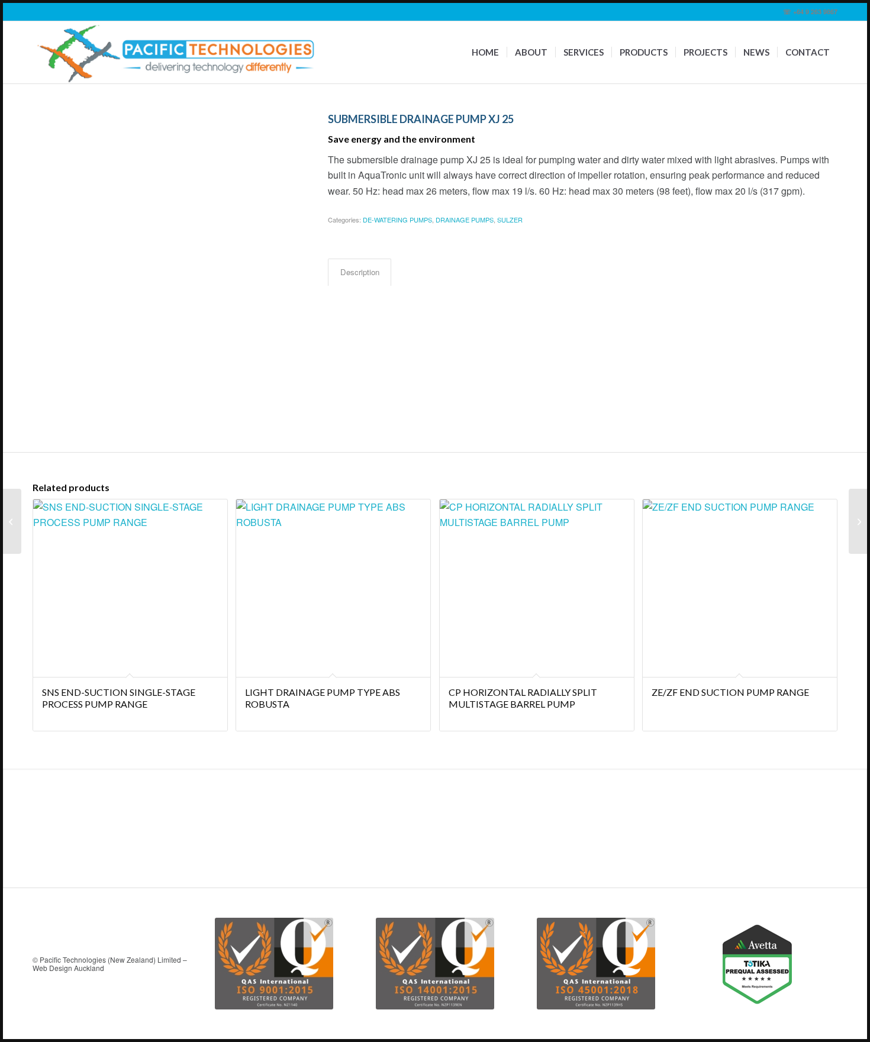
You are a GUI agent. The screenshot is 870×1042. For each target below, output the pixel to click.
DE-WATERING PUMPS (397, 219)
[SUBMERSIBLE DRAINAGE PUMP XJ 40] (858, 521)
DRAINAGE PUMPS (465, 219)
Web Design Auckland (68, 968)
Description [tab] (359, 272)
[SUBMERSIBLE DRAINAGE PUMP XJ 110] (12, 521)
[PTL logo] (177, 52)
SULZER (510, 219)
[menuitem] (485, 52)
